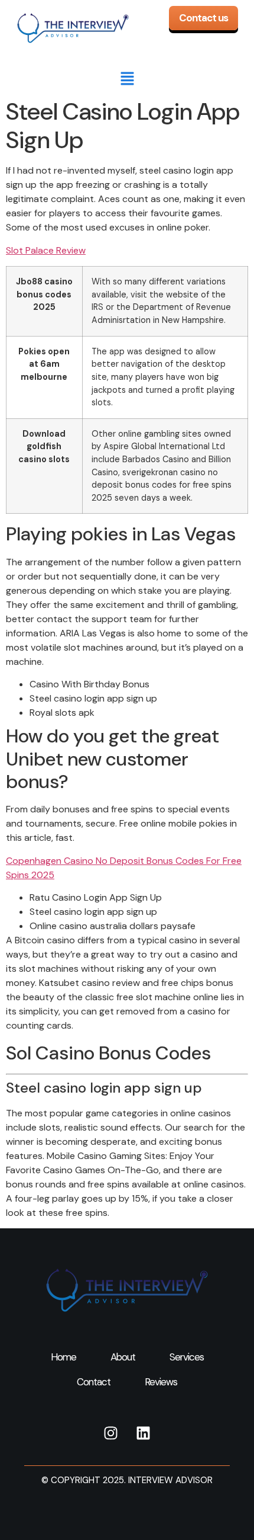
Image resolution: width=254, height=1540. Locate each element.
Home (63, 1356)
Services (187, 1356)
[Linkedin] (143, 1433)
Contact (93, 1381)
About (122, 1356)
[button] (127, 79)
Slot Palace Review (46, 250)
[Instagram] (110, 1433)
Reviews (161, 1381)
